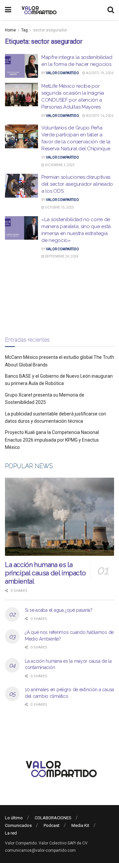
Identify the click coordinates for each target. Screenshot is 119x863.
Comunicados (18, 825)
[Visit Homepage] (38, 10)
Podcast (52, 825)
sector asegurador (50, 30)
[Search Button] (110, 10)
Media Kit (80, 825)
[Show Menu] (8, 10)
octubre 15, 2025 (59, 207)
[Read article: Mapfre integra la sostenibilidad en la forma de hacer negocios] (21, 66)
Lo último (14, 817)
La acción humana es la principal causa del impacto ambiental (45, 573)
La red (11, 833)
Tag (24, 30)
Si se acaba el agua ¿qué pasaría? (59, 610)
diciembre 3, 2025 (59, 165)
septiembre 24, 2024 (61, 256)
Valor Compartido (62, 73)
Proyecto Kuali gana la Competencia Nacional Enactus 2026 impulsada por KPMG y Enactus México (52, 440)
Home (10, 30)
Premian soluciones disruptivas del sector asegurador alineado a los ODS (77, 184)
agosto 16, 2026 (99, 116)
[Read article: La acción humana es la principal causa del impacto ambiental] (59, 517)
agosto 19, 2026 (99, 73)
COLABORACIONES (53, 817)
